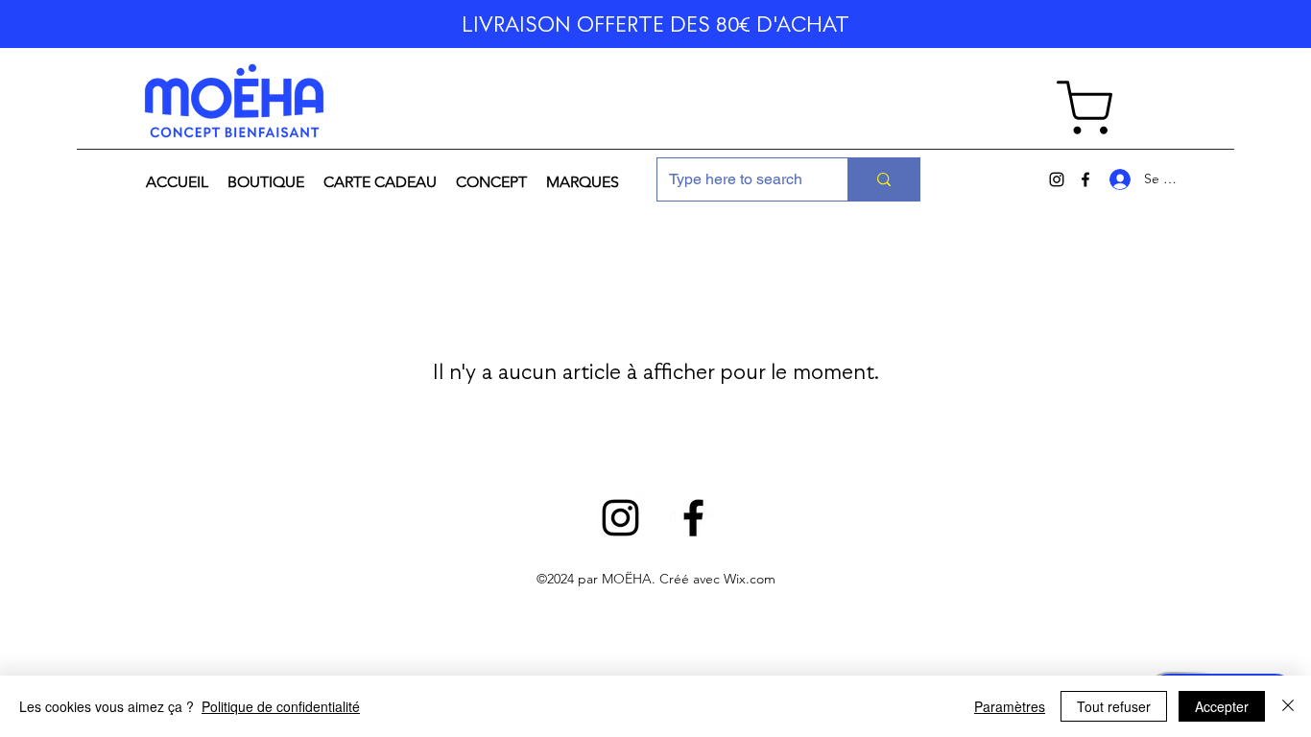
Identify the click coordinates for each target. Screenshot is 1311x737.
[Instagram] (1056, 179)
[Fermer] (1287, 706)
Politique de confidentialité (281, 706)
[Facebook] (1085, 179)
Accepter (1222, 706)
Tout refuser (1114, 706)
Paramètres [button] (1009, 706)
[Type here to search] (883, 179)
